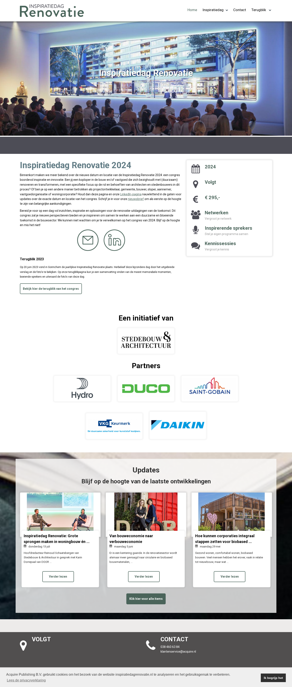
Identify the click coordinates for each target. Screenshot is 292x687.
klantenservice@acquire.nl (179, 651)
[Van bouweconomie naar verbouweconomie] (146, 514)
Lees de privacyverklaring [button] (26, 680)
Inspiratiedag (213, 10)
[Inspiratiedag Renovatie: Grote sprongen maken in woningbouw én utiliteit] (60, 514)
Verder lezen (58, 576)
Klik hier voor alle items (146, 598)
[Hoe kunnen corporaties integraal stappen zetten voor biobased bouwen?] (231, 514)
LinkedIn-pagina (131, 194)
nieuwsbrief (136, 199)
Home (192, 10)
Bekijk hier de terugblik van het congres (51, 288)
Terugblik (259, 10)
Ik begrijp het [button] (273, 678)
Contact (239, 10)
